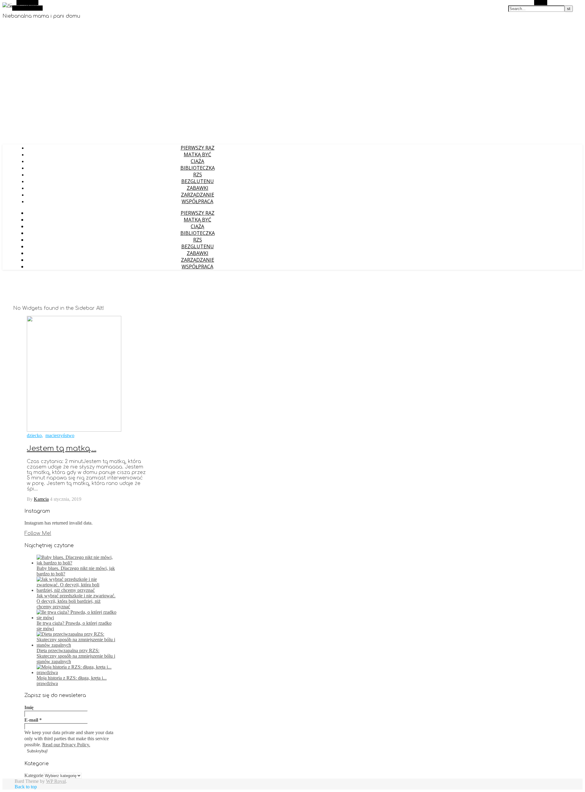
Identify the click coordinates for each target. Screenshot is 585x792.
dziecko (34, 435)
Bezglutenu (197, 181)
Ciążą (197, 161)
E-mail (33, 720)
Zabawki (197, 188)
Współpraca (197, 201)
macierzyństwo (59, 435)
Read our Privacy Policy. (66, 744)
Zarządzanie (197, 194)
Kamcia (41, 499)
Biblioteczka (197, 167)
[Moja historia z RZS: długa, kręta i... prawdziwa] (76, 672)
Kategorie (33, 775)
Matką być (197, 154)
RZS (197, 174)
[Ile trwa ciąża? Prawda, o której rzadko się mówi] (76, 617)
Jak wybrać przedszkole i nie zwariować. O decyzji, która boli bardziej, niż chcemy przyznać (76, 601)
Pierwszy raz (197, 147)
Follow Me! (37, 533)
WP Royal (56, 781)
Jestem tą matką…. (61, 448)
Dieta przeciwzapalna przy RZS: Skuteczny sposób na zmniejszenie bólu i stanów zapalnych (76, 656)
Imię (29, 707)
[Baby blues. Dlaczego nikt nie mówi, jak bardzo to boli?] (76, 562)
